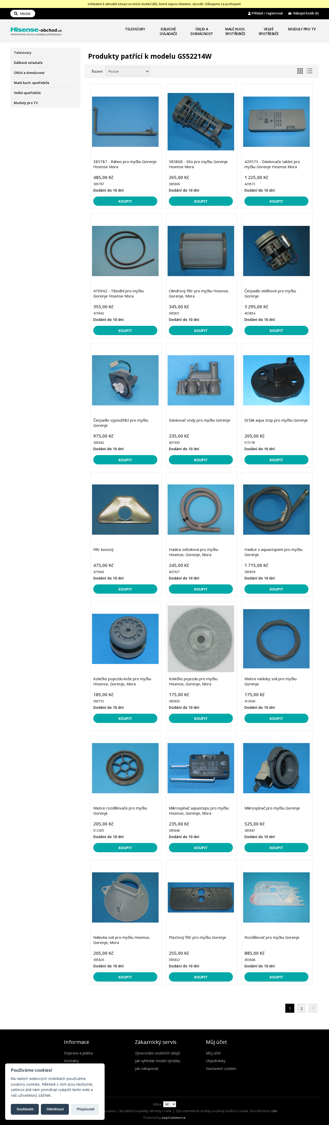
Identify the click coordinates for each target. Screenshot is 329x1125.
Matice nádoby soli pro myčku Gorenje (270, 681)
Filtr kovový (103, 549)
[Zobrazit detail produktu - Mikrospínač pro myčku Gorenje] (276, 768)
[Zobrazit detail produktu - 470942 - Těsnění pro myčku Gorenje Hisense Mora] (125, 251)
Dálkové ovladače (168, 31)
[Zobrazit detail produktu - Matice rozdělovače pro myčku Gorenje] (125, 768)
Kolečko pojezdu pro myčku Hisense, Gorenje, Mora (193, 681)
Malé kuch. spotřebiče (235, 31)
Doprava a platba (78, 1053)
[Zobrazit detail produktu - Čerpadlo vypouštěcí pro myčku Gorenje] (125, 380)
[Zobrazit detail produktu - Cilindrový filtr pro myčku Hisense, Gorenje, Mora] (201, 251)
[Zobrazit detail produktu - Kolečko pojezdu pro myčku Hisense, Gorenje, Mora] (201, 639)
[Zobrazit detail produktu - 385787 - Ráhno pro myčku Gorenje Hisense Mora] (125, 121)
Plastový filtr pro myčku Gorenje (197, 937)
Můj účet (213, 1053)
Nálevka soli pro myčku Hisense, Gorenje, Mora (121, 940)
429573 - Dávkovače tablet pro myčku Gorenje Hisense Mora (272, 164)
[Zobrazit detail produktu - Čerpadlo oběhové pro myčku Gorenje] (276, 251)
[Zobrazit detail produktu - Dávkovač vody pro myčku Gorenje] (201, 380)
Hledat (24, 13)
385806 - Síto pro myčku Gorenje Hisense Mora (198, 164)
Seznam (309, 71)
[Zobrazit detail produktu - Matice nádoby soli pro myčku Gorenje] (276, 639)
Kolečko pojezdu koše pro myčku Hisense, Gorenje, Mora (122, 681)
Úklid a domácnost (201, 31)
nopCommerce (174, 1117)
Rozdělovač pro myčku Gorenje (271, 937)
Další (312, 1008)
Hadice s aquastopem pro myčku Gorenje (273, 552)
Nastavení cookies (221, 1068)
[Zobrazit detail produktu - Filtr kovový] (125, 509)
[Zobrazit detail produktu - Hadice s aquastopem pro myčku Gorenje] (276, 509)
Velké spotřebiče (269, 31)
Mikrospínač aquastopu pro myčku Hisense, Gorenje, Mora (199, 810)
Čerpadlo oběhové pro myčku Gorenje (270, 293)
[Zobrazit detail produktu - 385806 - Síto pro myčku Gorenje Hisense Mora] (201, 121)
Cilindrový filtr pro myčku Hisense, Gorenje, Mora (199, 293)
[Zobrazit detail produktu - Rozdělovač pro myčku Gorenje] (276, 897)
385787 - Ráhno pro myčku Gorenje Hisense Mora (125, 164)
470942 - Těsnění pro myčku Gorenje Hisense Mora (118, 293)
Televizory (135, 29)
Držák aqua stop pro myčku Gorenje (276, 420)
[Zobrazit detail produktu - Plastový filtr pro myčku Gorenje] (201, 897)
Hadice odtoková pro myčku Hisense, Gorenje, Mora (193, 552)
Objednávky (215, 1060)
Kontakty (71, 1060)
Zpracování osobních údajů (157, 1053)
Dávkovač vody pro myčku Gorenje (199, 420)
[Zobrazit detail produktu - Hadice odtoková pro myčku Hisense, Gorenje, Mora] (201, 509)
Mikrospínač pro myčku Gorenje (272, 808)
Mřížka (300, 71)
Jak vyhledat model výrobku (157, 1060)
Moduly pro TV (302, 29)
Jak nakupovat (146, 1068)
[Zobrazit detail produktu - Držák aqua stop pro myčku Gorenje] (276, 380)
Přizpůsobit (86, 1109)
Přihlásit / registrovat (267, 13)
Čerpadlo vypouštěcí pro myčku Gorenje (120, 422)
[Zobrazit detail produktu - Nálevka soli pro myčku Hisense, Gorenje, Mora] (125, 897)
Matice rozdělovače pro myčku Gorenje (120, 810)
